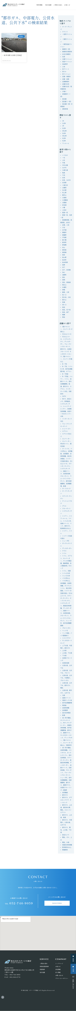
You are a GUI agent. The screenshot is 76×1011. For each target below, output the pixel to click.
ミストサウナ (66, 638)
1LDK (64, 123)
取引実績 (48, 5)
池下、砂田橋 (66, 270)
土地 (63, 66)
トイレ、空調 (66, 570)
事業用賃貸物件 (44, 966)
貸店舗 (64, 99)
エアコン (65, 431)
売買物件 (42, 969)
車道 (63, 302)
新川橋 (64, 240)
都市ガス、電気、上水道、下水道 (65, 830)
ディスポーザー (67, 548)
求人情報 (57, 972)
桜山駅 (64, 257)
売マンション (66, 74)
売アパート (65, 69)
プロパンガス (66, 628)
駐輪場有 (65, 849)
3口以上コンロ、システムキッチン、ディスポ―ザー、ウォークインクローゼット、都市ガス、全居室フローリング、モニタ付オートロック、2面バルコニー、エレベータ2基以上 (66, 349)
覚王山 (64, 299)
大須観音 (65, 200)
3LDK (64, 133)
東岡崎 (64, 252)
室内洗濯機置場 (67, 702)
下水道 (64, 655)
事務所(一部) (66, 49)
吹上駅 (64, 192)
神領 (63, 289)
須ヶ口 (64, 304)
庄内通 (64, 230)
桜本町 (64, 260)
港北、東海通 (66, 282)
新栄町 (64, 242)
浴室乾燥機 (65, 708)
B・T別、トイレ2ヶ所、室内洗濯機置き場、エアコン (66, 369)
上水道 (64, 650)
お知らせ (67, 5)
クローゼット (66, 508)
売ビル (64, 71)
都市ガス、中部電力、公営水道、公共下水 (66, 822)
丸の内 (64, 167)
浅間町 (64, 275)
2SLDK (64, 131)
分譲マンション (67, 59)
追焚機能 (65, 792)
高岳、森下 (65, 312)
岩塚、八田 (65, 225)
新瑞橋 (64, 245)
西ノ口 (64, 294)
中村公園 (65, 165)
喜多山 (64, 195)
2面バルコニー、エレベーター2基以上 (66, 329)
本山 (63, 247)
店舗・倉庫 (65, 79)
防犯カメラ (65, 835)
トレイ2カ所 (66, 575)
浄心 (63, 272)
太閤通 (64, 202)
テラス (64, 551)
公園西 (64, 187)
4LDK (64, 138)
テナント (65, 31)
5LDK (64, 140)
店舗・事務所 (66, 76)
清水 (63, 277)
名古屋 (64, 190)
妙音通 (64, 205)
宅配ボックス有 (67, 700)
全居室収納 (65, 663)
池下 (63, 267)
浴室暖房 (65, 710)
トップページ (59, 963)
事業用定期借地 (67, 51)
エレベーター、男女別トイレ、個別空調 (66, 444)
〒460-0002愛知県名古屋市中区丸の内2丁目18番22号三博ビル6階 (19, 970)
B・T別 (64, 364)
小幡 (63, 207)
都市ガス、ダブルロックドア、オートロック (66, 800)
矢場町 (64, 287)
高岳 (63, 307)
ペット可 (65, 630)
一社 (63, 157)
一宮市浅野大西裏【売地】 (12, 55)
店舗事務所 (65, 81)
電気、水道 (65, 842)
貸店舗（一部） (67, 101)
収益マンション (67, 61)
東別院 (64, 250)
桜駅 (63, 265)
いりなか (65, 155)
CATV (64, 396)
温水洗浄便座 (66, 712)
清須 (63, 279)
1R (63, 126)
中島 (63, 162)
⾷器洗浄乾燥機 (67, 845)
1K (63, 121)
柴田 (63, 255)
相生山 (64, 284)
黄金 (63, 317)
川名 (63, 227)
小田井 (64, 210)
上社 (63, 160)
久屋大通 (65, 170)
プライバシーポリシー (61, 978)
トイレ (64, 553)
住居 (63, 56)
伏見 (63, 177)
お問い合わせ (59, 975)
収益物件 (65, 64)
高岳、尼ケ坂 (66, 309)
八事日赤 (65, 185)
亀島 (63, 172)
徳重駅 (64, 235)
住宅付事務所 (66, 54)
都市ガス (65, 795)
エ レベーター (66, 428)
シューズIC (65, 541)
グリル (64, 506)
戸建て (64, 91)
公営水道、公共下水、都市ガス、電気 (66, 685)
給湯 (63, 715)
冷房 (63, 695)
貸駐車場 (65, 109)
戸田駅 (64, 237)
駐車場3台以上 (66, 847)
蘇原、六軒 (65, 292)
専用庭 (64, 705)
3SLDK (64, 136)
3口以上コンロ (66, 334)
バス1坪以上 (66, 578)
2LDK (64, 128)
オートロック (66, 488)
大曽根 (64, 197)
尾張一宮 (65, 212)
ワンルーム (65, 143)
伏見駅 (64, 182)
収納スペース (66, 698)
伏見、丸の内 (66, 180)
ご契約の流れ (57, 5)
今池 (63, 175)
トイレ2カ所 (66, 573)
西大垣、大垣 (66, 297)
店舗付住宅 (65, 84)
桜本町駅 (65, 262)
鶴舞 (63, 314)
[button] (57, 903)
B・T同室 (65, 374)
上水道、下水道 (67, 653)
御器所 (64, 232)
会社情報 (57, 969)
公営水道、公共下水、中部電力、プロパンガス (66, 678)
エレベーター (66, 438)
